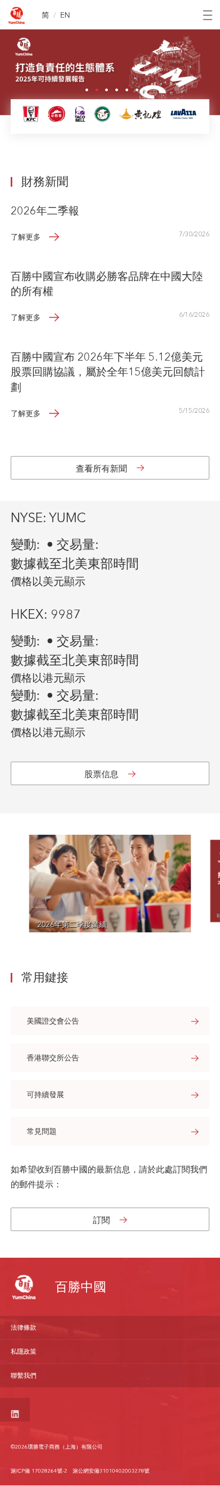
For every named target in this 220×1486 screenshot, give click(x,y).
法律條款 (23, 1327)
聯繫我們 (23, 1375)
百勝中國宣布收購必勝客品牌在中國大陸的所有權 (107, 284)
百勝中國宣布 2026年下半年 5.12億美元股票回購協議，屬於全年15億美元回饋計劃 (108, 372)
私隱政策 (23, 1351)
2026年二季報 (45, 210)
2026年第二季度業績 (71, 924)
